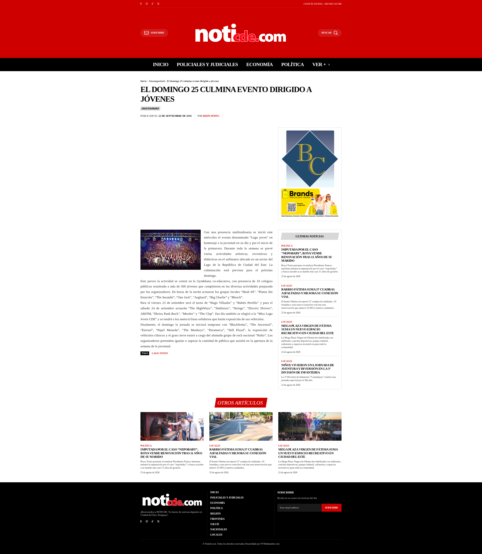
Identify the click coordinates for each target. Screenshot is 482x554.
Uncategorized (157, 81)
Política (287, 246)
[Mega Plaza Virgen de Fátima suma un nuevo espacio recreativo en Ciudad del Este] (310, 426)
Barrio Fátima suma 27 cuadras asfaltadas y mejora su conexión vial (309, 293)
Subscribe (331, 507)
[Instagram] (147, 4)
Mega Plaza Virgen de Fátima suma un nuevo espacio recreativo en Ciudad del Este (307, 329)
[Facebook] (141, 4)
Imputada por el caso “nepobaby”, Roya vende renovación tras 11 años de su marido (306, 255)
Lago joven (160, 353)
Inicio (143, 81)
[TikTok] (153, 4)
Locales (286, 285)
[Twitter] (158, 4)
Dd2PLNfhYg (211, 115)
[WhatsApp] (338, 116)
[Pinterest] (329, 116)
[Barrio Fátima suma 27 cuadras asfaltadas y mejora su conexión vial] (241, 426)
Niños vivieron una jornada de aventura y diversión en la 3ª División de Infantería (307, 368)
